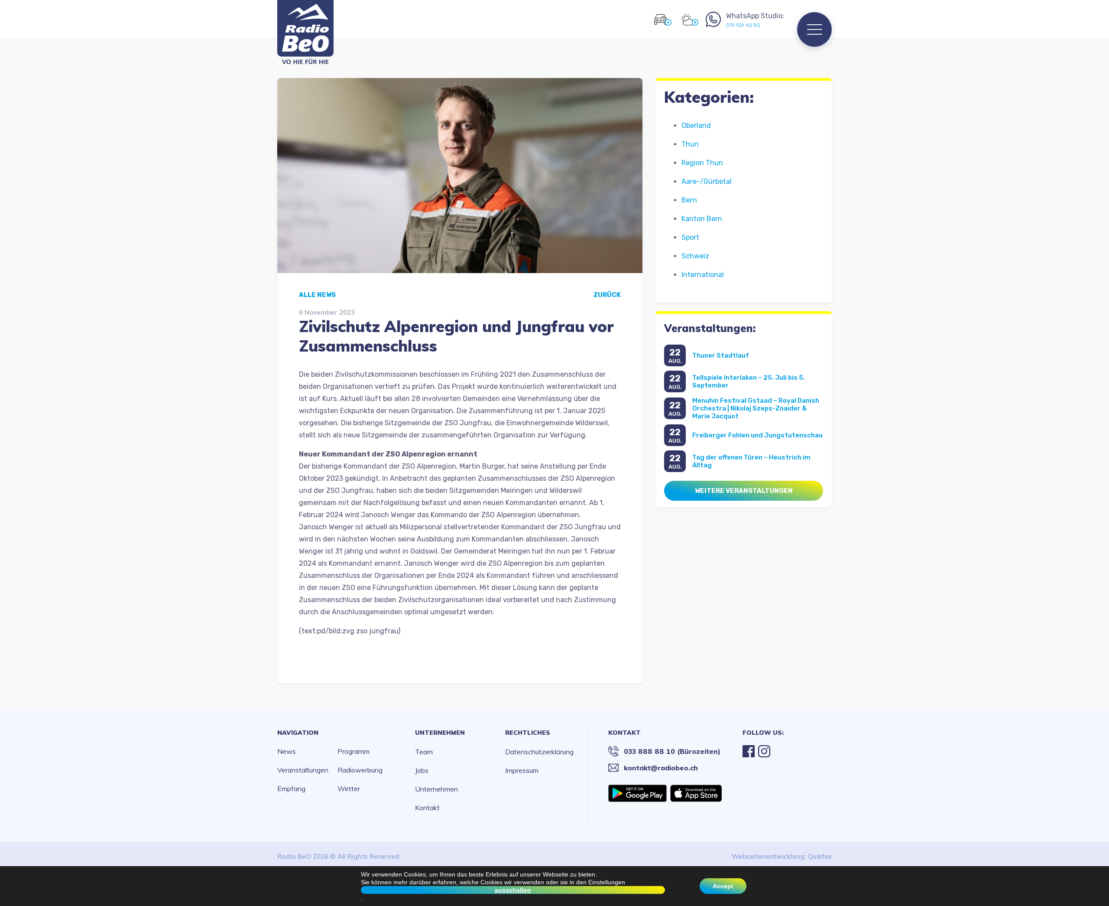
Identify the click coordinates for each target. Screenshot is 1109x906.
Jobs (421, 770)
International (702, 274)
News (286, 751)
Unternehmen (440, 733)
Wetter (348, 788)
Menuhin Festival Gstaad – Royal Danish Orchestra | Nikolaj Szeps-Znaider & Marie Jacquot (755, 408)
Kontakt (427, 807)
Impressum (521, 770)
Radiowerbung (360, 770)
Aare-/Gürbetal (706, 181)
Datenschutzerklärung (539, 751)
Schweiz (695, 256)
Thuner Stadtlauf (720, 355)
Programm (353, 751)
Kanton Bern (701, 219)
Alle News (317, 295)
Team (424, 751)
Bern (689, 200)
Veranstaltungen (302, 770)
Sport (690, 237)
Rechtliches (527, 733)
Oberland (696, 125)
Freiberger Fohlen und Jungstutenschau (757, 435)
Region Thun (702, 163)
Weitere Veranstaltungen (744, 491)
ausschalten (513, 889)
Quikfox (819, 856)
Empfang (291, 788)
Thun (690, 144)
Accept (723, 886)
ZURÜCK (607, 295)
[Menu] (814, 29)
